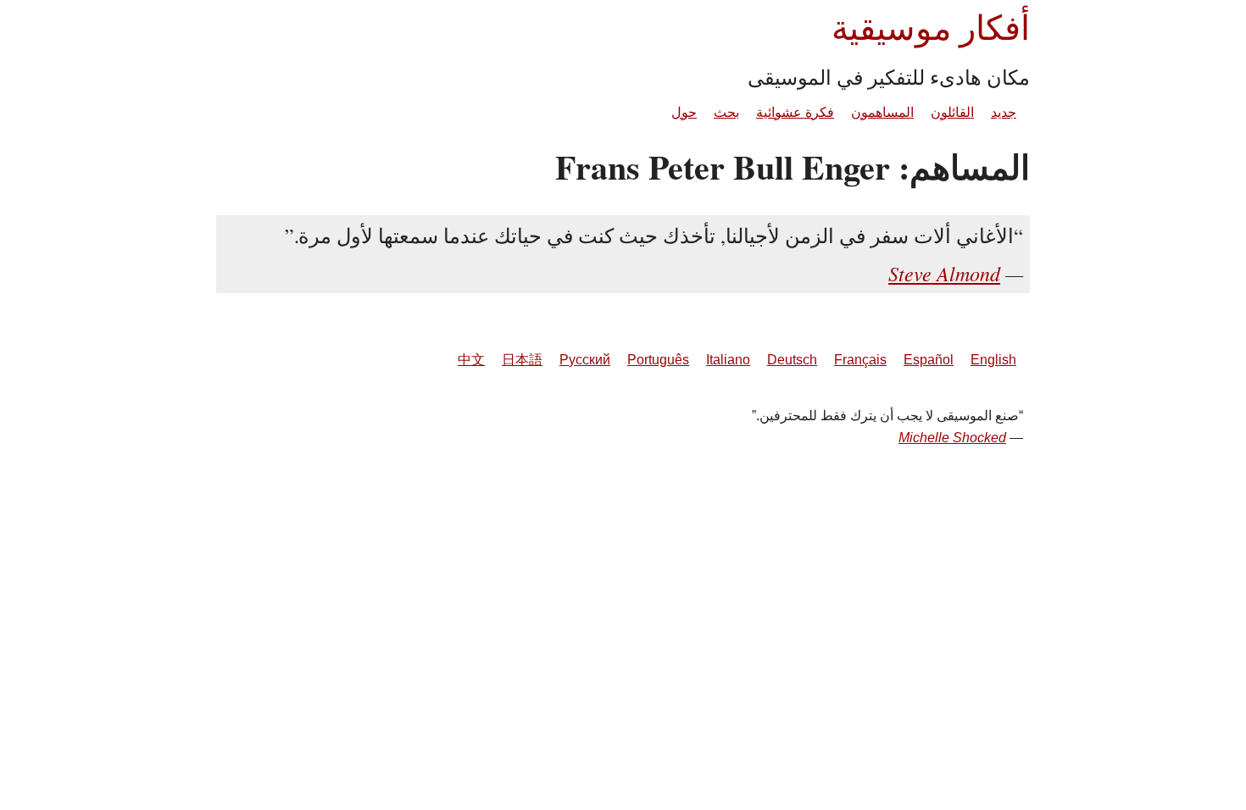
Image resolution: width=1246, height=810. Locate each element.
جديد (1003, 112)
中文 (471, 359)
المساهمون (882, 112)
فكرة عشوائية (795, 112)
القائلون (952, 112)
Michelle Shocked (952, 437)
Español (929, 359)
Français (860, 359)
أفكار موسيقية (931, 26)
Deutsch (792, 359)
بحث (726, 112)
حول (684, 112)
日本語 (522, 359)
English (993, 359)
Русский (584, 359)
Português (658, 359)
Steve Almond (944, 272)
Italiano (728, 359)
